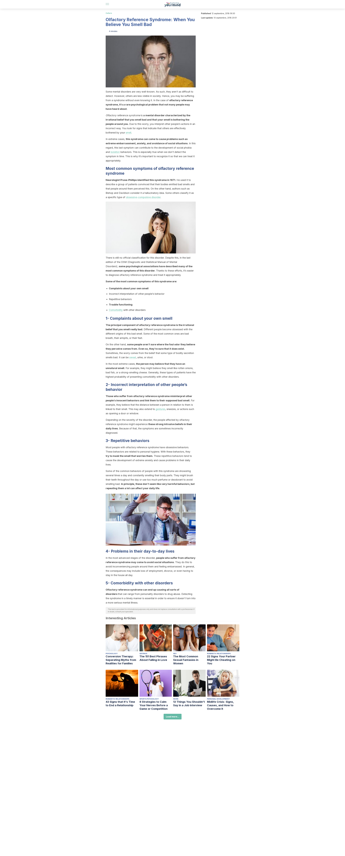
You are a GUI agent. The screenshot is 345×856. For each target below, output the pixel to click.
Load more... (172, 716)
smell (128, 132)
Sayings (143, 654)
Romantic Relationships (219, 654)
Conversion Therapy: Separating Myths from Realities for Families (121, 660)
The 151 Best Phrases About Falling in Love (153, 658)
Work (175, 699)
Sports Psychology (149, 699)
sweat (132, 357)
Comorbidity (116, 310)
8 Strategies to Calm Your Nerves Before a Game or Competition (153, 705)
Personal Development (218, 699)
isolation (115, 152)
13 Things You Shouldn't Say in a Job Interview (189, 703)
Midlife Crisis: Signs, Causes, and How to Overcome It (220, 705)
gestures (160, 409)
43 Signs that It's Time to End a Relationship (120, 703)
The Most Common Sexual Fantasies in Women (185, 660)
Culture (109, 13)
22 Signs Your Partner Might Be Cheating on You (221, 660)
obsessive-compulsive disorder (143, 197)
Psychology (112, 654)
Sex (175, 654)
